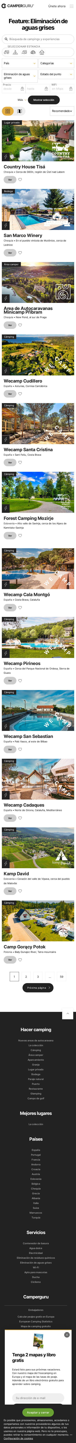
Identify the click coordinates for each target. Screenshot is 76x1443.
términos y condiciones (51, 1420)
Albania (36, 1198)
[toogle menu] (71, 6)
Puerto (36, 1083)
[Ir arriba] (67, 1013)
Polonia (8, 951)
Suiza (36, 1207)
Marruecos (36, 1212)
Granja (35, 1064)
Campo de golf (35, 1098)
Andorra (35, 1164)
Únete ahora (56, 6)
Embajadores (35, 1309)
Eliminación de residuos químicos (36, 1257)
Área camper (35, 1054)
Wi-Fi (36, 1267)
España (8, 386)
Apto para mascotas (35, 1272)
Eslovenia (9, 523)
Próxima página (36, 987)
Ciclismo (36, 1281)
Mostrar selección (43, 99)
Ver (10, 179)
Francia (36, 1159)
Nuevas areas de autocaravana (35, 1040)
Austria (36, 1174)
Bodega (35, 1074)
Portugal (36, 1154)
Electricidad (36, 1252)
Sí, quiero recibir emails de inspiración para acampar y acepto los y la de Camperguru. (41, 1420)
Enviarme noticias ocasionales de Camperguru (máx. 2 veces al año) (40, 1428)
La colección (36, 1045)
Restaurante (36, 1088)
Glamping (35, 1093)
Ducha (35, 1277)
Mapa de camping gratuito (36, 1326)
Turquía (36, 1217)
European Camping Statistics (35, 1321)
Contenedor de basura (36, 1243)
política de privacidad (31, 1423)
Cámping (36, 1050)
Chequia (8, 171)
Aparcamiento (36, 1059)
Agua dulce (35, 1248)
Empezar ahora (38, 1408)
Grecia (36, 1193)
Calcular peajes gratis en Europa (36, 1316)
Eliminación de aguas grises (36, 1262)
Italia (36, 1203)
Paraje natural (36, 1079)
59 (61, 976)
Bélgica (36, 1183)
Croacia (35, 1169)
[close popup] (67, 1335)
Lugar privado (36, 1069)
